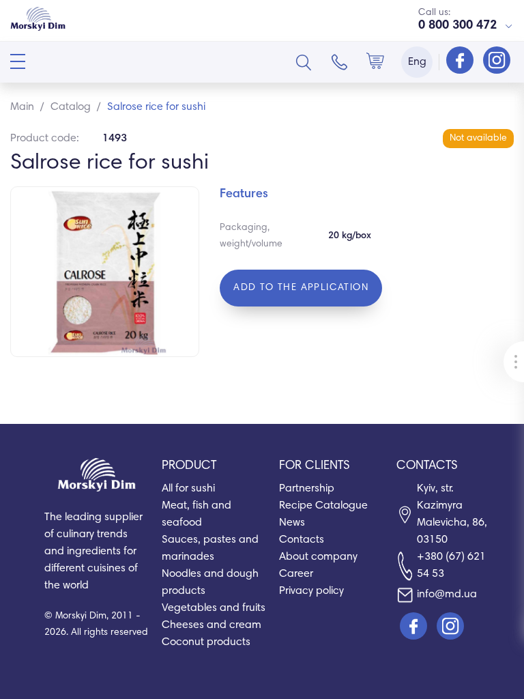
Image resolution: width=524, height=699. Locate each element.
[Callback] (339, 62)
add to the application (300, 288)
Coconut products (206, 642)
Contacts (301, 539)
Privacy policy (311, 591)
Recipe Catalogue (323, 505)
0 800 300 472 (457, 26)
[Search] (303, 62)
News (292, 522)
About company (318, 557)
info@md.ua (447, 594)
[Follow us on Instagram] (497, 61)
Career (296, 574)
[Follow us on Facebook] (461, 61)
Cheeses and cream (211, 625)
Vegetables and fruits (213, 608)
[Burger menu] (17, 61)
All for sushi (188, 488)
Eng (417, 62)
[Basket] (375, 62)
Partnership (306, 488)
